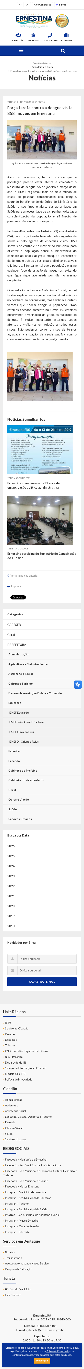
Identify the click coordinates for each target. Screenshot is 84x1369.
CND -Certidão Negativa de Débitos (26, 1051)
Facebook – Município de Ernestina (25, 1159)
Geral (50, 66)
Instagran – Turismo (17, 1203)
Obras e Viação (18, 799)
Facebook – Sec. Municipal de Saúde (26, 1181)
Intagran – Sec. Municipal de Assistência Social (32, 1214)
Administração (18, 654)
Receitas (10, 1034)
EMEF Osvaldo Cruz (21, 732)
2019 (11, 916)
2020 (11, 906)
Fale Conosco (13, 1295)
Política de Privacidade (18, 1079)
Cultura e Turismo (20, 683)
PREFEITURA (16, 644)
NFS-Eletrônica (14, 1056)
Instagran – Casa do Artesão (22, 1226)
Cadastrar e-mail (42, 981)
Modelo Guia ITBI (15, 1073)
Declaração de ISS (16, 1062)
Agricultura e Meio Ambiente (28, 664)
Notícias (10, 1252)
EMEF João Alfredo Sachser (26, 722)
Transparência (13, 1258)
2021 (11, 896)
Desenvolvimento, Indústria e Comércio (35, 693)
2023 (11, 876)
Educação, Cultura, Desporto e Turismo (28, 1116)
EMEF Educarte (19, 712)
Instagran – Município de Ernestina (25, 1192)
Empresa (33, 40)
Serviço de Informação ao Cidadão (25, 1068)
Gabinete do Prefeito (22, 770)
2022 (11, 886)
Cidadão (18, 40)
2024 (11, 866)
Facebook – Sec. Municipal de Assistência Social (33, 1165)
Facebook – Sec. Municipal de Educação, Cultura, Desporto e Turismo (40, 1173)
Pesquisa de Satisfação (18, 1269)
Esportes (14, 751)
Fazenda (14, 761)
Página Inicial (37, 66)
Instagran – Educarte (17, 1232)
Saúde (12, 809)
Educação (14, 702)
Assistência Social (20, 673)
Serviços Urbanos (20, 819)
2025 (11, 856)
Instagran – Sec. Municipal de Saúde (26, 1209)
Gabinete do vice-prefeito (26, 780)
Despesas (11, 1039)
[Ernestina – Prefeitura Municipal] (42, 21)
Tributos (10, 1045)
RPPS (8, 1022)
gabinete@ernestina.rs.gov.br (45, 1330)
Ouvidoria (50, 40)
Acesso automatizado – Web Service (27, 1263)
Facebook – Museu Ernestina (22, 1186)
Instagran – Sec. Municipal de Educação (28, 1198)
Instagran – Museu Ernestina (22, 1220)
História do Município (18, 1289)
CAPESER (14, 624)
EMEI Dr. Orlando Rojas (24, 741)
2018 (11, 926)
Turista (66, 40)
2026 (11, 846)
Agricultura (11, 1105)
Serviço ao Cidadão (16, 1028)
